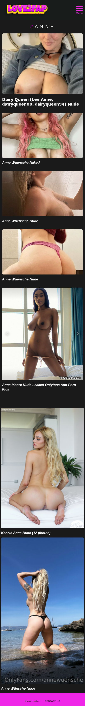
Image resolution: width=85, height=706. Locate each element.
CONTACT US (52, 701)
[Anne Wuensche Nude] (42, 193)
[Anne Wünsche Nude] (42, 610)
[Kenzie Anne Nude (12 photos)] (42, 468)
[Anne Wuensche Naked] (42, 135)
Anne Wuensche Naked (21, 163)
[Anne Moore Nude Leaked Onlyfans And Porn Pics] (42, 334)
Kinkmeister (32, 701)
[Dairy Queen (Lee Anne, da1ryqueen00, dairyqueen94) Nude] (42, 63)
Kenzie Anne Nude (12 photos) (26, 533)
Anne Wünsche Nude (18, 688)
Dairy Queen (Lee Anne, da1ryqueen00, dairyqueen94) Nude (40, 102)
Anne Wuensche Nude (20, 221)
